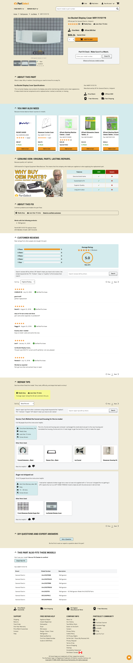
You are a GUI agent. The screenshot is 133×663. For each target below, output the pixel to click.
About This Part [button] (26, 77)
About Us (69, 619)
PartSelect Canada (72, 652)
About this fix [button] (25, 204)
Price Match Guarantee (21, 629)
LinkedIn (98, 628)
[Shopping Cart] (117, 3)
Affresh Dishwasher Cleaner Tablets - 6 (90, 133)
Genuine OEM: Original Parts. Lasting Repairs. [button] (44, 158)
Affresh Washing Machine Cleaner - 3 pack (68, 133)
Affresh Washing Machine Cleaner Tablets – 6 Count (111, 133)
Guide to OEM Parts (46, 641)
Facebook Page (100, 625)
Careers (68, 629)
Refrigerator (24, 14)
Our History (70, 622)
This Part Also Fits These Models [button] (36, 552)
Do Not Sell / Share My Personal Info (77, 638)
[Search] (117, 9)
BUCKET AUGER (21, 132)
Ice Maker (34, 14)
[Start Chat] (129, 657)
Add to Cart (88, 39)
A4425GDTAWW (47, 579)
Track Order (17, 624)
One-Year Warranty (20, 627)
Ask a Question (66, 539)
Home (15, 14)
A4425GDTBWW (47, 587)
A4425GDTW (46, 591)
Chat (85, 3)
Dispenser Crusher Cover (46, 132)
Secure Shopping (71, 645)
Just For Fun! (100, 634)
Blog (97, 631)
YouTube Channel (101, 623)
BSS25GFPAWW (47, 599)
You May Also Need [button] (28, 108)
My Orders (95, 3)
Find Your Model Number (47, 638)
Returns (16, 622)
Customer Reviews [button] (28, 237)
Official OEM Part (90, 30)
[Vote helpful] (29, 466)
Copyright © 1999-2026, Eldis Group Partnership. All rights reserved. (66, 660)
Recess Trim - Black (52, 460)
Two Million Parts (71, 624)
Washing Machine (45, 636)
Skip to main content (66, 26)
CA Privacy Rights (71, 636)
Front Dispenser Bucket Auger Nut (28, 513)
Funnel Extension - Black (25, 460)
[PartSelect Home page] (21, 3)
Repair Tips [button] (23, 382)
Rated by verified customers (52, 213)
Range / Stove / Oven (46, 631)
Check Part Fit (20, 561)
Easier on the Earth (72, 627)
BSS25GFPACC (46, 595)
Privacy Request (71, 641)
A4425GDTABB (46, 575)
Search (113, 273)
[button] (19, 9)
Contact (16, 631)
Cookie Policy (70, 634)
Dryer (42, 627)
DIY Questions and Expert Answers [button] (37, 534)
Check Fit (107, 56)
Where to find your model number (93, 61)
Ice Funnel (78, 460)
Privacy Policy (70, 631)
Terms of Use (70, 643)
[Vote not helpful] (33, 466)
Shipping (16, 619)
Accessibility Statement (73, 650)
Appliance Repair (45, 619)
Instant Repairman (46, 622)
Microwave (43, 629)
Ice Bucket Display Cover (54, 513)
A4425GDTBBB (46, 583)
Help (15, 634)
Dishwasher (43, 624)
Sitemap (69, 648)
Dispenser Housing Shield (111, 460)
